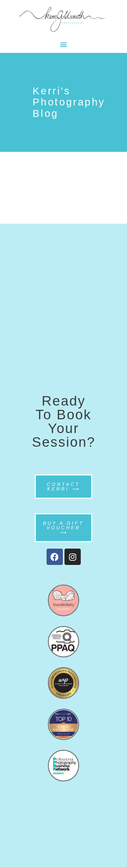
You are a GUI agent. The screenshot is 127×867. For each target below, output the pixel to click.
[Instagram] (72, 557)
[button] (63, 44)
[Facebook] (55, 557)
